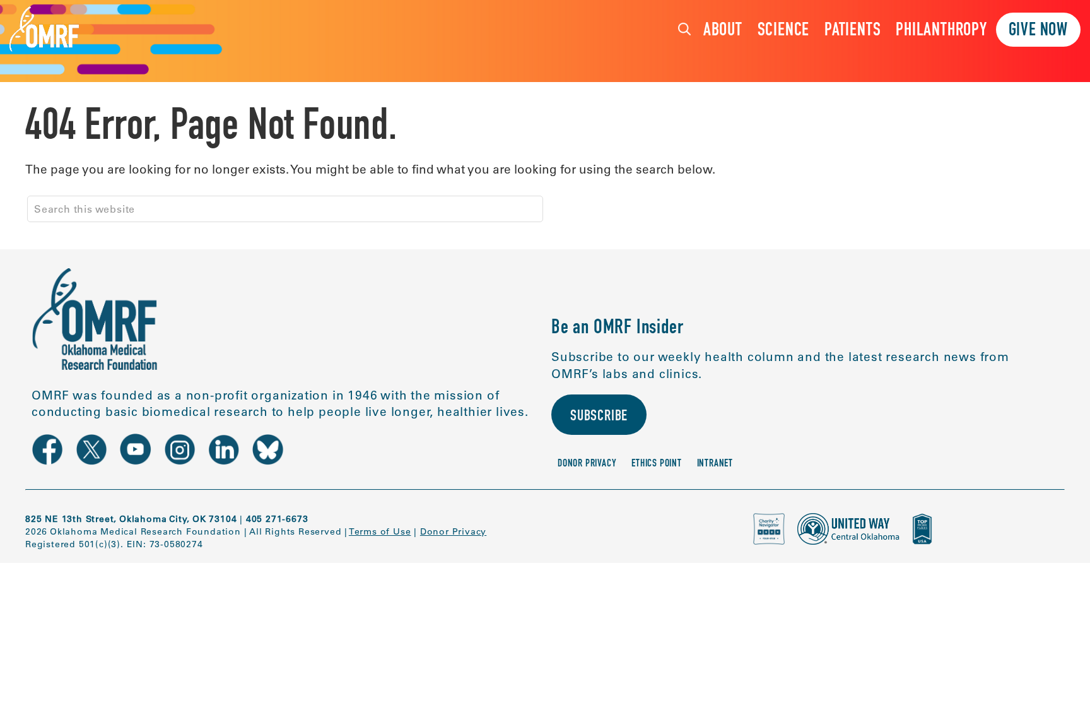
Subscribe (599, 417)
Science (784, 31)
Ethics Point (656, 464)
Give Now (1038, 31)
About (722, 31)
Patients (852, 31)
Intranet (715, 464)
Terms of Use (380, 531)
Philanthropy (941, 31)
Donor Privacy (587, 464)
